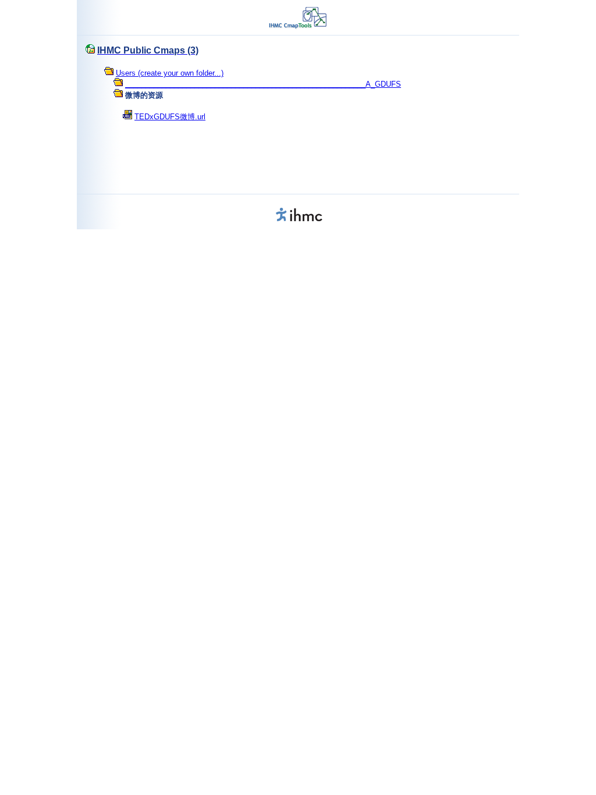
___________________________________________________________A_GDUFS (263, 84)
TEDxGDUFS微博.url (169, 116)
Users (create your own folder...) (170, 73)
